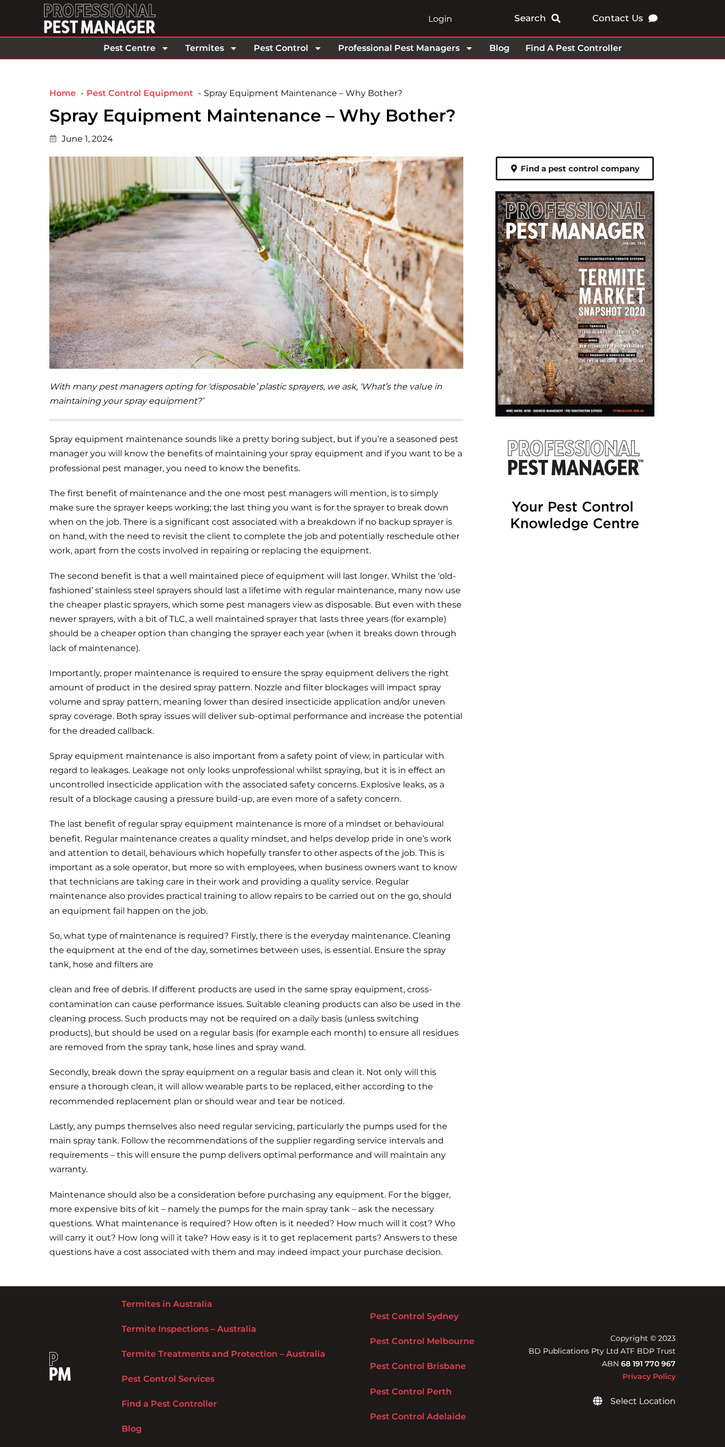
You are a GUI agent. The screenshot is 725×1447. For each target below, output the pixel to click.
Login (440, 19)
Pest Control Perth (411, 1392)
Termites (204, 48)
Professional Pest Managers (399, 48)
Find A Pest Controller (573, 48)
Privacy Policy (649, 1376)
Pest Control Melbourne (422, 1341)
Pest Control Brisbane (418, 1366)
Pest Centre (129, 48)
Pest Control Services (168, 1379)
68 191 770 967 (648, 1363)
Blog (499, 48)
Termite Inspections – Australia (189, 1329)
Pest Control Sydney (414, 1316)
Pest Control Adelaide (418, 1416)
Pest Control (281, 48)
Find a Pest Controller (169, 1404)
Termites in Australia (167, 1304)
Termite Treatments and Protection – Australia (223, 1354)
